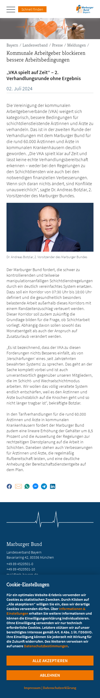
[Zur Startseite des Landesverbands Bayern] (84, 10)
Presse (57, 45)
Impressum (32, 687)
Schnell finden (32, 9)
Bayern (12, 45)
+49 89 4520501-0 (20, 563)
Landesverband (35, 45)
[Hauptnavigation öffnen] (12, 9)
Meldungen (76, 45)
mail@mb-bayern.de (22, 574)
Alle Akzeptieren (50, 660)
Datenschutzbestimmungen (46, 646)
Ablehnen (50, 675)
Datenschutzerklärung (59, 687)
